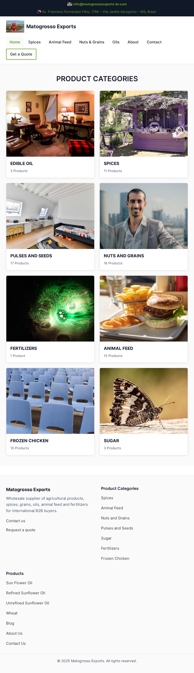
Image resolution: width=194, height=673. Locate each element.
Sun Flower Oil (19, 582)
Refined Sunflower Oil (25, 593)
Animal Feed (60, 42)
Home (15, 42)
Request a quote (20, 529)
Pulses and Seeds (117, 528)
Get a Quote (21, 54)
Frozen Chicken (115, 558)
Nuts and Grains (115, 518)
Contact (154, 42)
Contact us (15, 520)
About (133, 42)
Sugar (106, 538)
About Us (14, 633)
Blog (10, 623)
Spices (34, 42)
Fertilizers (110, 548)
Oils (115, 42)
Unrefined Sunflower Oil (27, 603)
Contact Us (16, 643)
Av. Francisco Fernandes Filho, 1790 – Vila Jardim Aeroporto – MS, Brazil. (99, 12)
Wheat (11, 613)
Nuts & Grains (91, 42)
